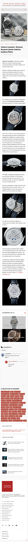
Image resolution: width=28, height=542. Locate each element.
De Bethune (17, 398)
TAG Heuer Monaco (6, 518)
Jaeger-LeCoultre (17, 407)
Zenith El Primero (5, 520)
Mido (10, 411)
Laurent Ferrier (4, 409)
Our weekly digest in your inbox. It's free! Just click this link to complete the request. (13, 430)
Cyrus (11, 398)
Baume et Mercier (14, 394)
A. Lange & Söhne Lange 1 (7, 503)
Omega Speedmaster (6, 511)
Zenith (24, 420)
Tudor (18, 418)
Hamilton (20, 405)
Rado (6, 416)
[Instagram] (2, 525)
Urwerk (10, 420)
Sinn (9, 418)
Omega (23, 411)
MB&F (15, 409)
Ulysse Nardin (4, 420)
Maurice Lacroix (22, 409)
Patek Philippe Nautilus (7, 515)
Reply (6, 357)
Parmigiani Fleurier (13, 414)
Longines (11, 409)
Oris (2, 414)
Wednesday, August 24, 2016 (16, 353)
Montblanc (14, 411)
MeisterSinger (4, 411)
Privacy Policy (5, 536)
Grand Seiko (22, 402)
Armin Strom (17, 391)
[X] (5, 525)
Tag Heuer (13, 418)
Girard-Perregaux (5, 402)
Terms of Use (5, 533)
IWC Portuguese (5, 508)
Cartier (2, 398)
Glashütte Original (14, 402)
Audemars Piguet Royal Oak (8, 505)
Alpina (12, 391)
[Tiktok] (12, 525)
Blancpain (3, 396)
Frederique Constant (17, 400)
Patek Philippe (21, 414)
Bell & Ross (21, 394)
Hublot (7, 407)
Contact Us (4, 538)
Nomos (19, 411)
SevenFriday (4, 418)
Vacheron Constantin (17, 420)
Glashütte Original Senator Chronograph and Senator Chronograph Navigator (14, 32)
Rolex (17, 416)
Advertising (5, 531)
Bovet (8, 396)
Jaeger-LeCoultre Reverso (7, 510)
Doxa (22, 398)
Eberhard (3, 400)
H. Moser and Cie (13, 405)
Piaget (2, 416)
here (16, 272)
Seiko (20, 416)
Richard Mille (12, 416)
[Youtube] (16, 525)
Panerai (6, 414)
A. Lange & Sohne (5, 391)
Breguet (12, 396)
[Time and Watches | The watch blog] (14, 5)
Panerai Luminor (5, 513)
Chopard (7, 398)
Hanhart (3, 407)
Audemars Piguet (5, 394)
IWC (11, 407)
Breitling (17, 396)
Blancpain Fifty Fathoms (7, 506)
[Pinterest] (9, 525)
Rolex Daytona (5, 516)
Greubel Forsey (4, 405)
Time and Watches (12, 361)
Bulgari (21, 396)
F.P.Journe (9, 400)
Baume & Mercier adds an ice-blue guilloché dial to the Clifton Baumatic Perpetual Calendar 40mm (16, 450)
